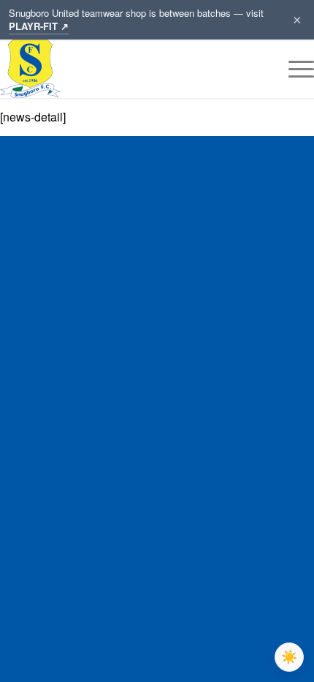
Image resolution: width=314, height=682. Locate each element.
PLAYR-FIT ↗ (39, 26)
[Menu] (294, 69)
